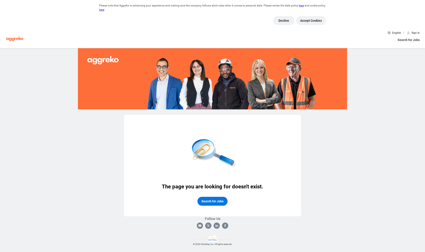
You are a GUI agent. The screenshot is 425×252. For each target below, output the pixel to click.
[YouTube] (200, 226)
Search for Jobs (409, 40)
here (301, 5)
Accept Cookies (311, 20)
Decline (283, 20)
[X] (208, 226)
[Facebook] (225, 226)
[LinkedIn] (217, 226)
